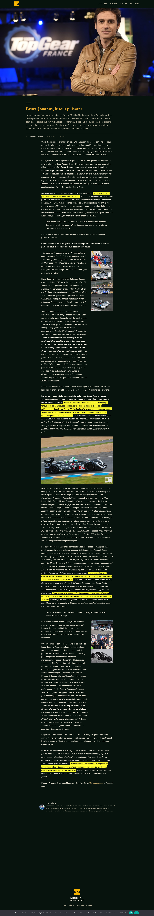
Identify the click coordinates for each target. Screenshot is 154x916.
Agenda (89, 905)
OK (131, 913)
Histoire (123, 4)
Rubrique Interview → (131, 832)
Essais (64, 905)
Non (136, 913)
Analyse (113, 4)
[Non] (151, 913)
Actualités (102, 4)
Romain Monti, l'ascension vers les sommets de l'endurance (32, 875)
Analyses (80, 905)
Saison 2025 (135, 4)
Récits (71, 905)
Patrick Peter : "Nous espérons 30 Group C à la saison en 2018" (117, 875)
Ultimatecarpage (96, 783)
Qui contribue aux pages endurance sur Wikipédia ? (75, 875)
